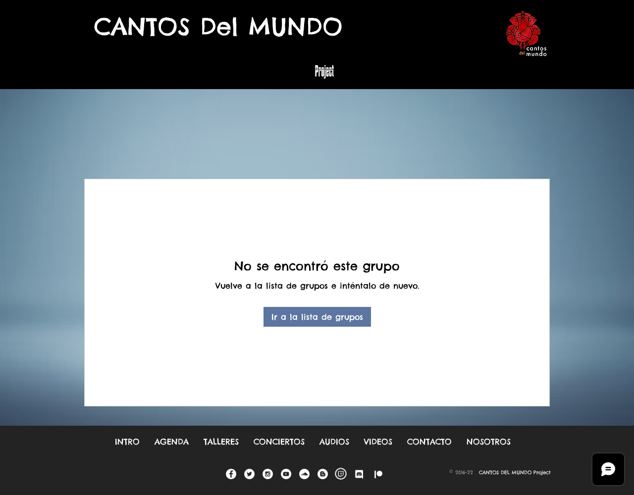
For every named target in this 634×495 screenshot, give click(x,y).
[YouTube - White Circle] (286, 474)
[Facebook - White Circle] (231, 474)
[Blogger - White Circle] (322, 474)
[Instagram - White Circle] (268, 474)
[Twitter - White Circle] (249, 474)
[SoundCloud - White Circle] (304, 474)
